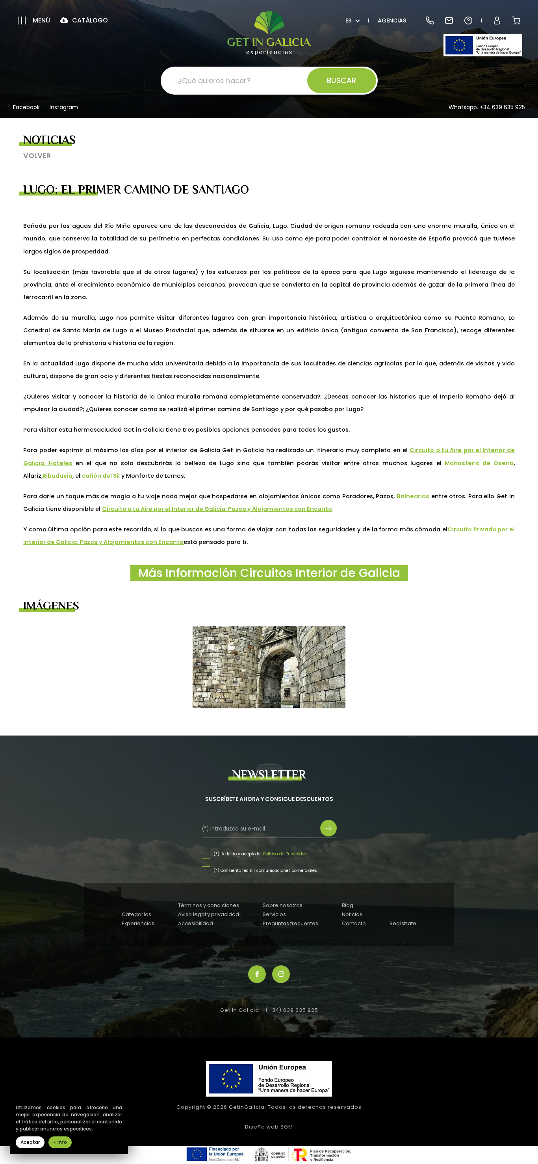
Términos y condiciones (208, 905)
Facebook (26, 107)
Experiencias (138, 923)
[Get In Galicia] (269, 33)
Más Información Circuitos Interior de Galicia (269, 573)
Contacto (354, 923)
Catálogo (89, 20)
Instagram (64, 107)
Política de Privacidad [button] (285, 854)
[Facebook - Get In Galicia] (257, 974)
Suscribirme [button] (328, 828)
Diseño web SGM (269, 1126)
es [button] (348, 20)
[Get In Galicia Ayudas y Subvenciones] (482, 45)
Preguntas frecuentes (290, 923)
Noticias (352, 914)
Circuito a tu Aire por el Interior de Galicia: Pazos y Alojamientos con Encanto (217, 509)
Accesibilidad (195, 923)
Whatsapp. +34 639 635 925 (487, 107)
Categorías (136, 914)
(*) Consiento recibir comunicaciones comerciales (265, 870)
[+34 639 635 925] (429, 20)
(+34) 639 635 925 (291, 1010)
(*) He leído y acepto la (237, 854)
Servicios (274, 914)
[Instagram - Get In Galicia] (281, 974)
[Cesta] (516, 20)
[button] (34, 20)
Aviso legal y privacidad (208, 914)
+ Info (60, 1142)
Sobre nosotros (282, 905)
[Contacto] (449, 20)
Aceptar (30, 1142)
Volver (37, 155)
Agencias (392, 20)
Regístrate (403, 923)
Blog (347, 905)
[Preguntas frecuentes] (468, 20)
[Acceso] (497, 20)
